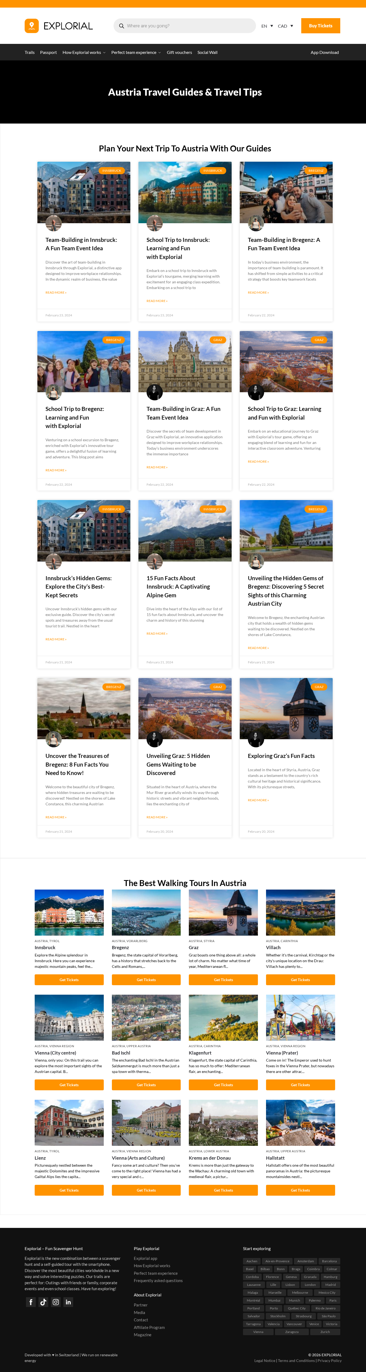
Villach (273, 947)
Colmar (332, 1269)
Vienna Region (61, 1046)
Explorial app (145, 1258)
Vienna (258, 1331)
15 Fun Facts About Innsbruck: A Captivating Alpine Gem (178, 586)
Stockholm (278, 1316)
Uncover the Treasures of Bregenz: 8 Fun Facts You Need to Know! (77, 764)
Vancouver (294, 1324)
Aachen (252, 1261)
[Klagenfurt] (223, 1018)
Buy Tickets (320, 25)
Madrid (330, 1284)
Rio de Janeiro (326, 1308)
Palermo (315, 1300)
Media (139, 1312)
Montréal (253, 1300)
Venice (314, 1324)
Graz (194, 947)
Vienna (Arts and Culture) (138, 1158)
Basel (250, 1269)
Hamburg (330, 1276)
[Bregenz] (146, 913)
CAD (282, 25)
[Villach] (300, 913)
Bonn (281, 1269)
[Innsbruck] (69, 913)
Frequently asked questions (158, 1280)
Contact (141, 1319)
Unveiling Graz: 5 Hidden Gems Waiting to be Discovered (178, 764)
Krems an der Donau (210, 1158)
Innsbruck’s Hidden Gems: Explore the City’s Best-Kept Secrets (79, 586)
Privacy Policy (330, 1360)
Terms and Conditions (296, 1360)
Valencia (274, 1324)
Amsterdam (305, 1261)
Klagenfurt (200, 1053)
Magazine (142, 1334)
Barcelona (329, 1261)
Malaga (253, 1292)
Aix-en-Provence (277, 1261)
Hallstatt (275, 1158)
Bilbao (265, 1269)
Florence (272, 1276)
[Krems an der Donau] (223, 1123)
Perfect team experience (156, 1272)
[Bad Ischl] (146, 1018)
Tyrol (54, 941)
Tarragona (253, 1324)
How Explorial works (152, 1265)
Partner (141, 1304)
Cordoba (252, 1276)
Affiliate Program (149, 1327)
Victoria (331, 1324)
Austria (41, 941)
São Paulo (329, 1316)
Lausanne (254, 1284)
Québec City (297, 1308)
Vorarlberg (137, 941)
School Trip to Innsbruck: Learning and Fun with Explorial (178, 248)
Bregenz (120, 947)
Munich (294, 1300)
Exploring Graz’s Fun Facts (281, 755)
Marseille (274, 1292)
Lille (273, 1284)
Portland (253, 1308)
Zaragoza (292, 1331)
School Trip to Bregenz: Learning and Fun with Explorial (75, 417)
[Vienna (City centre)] (69, 1018)
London (310, 1284)
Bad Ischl (121, 1053)
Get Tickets (69, 979)
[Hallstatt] (300, 1123)
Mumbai (274, 1300)
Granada (310, 1276)
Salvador (254, 1316)
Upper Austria (139, 1046)
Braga (296, 1269)
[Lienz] (69, 1123)
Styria (209, 941)
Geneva (291, 1276)
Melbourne (300, 1292)
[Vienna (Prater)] (300, 1018)
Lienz (40, 1158)
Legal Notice (264, 1360)
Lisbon (290, 1284)
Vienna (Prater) (282, 1053)
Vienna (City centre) (55, 1053)
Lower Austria (216, 1151)
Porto (274, 1308)
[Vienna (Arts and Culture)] (146, 1123)
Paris (332, 1300)
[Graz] (223, 913)
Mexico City (327, 1292)
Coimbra (313, 1269)
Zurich (325, 1331)
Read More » (56, 292)
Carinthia (289, 941)
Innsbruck (45, 947)
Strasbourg (304, 1316)
